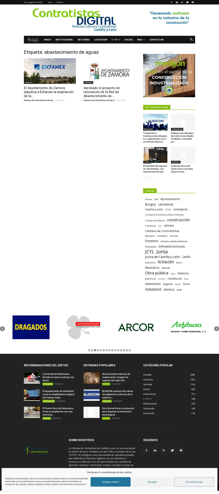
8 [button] (109, 350)
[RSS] (182, 2)
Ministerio (152, 267)
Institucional (64, 39)
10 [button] (115, 350)
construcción (178, 219)
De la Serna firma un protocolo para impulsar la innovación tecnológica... (118, 411)
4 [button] (98, 350)
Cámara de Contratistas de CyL (38, 100)
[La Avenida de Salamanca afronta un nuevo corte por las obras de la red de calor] (32, 378)
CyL (160, 226)
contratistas (150, 225)
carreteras (165, 204)
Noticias (166, 267)
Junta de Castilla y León (162, 256)
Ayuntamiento (170, 199)
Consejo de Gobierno (155, 220)
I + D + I (116, 39)
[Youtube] (192, 2)
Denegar (152, 482)
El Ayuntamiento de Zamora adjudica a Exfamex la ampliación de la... (49, 92)
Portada (46, 418)
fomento (151, 241)
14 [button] (127, 350)
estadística (162, 236)
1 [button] (89, 350)
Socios (129, 39)
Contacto (59, 2)
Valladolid (153, 289)
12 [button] (121, 350)
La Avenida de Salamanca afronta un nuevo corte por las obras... (58, 377)
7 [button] (107, 350)
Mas (139, 39)
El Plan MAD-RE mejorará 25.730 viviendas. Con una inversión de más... (155, 169)
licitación (166, 261)
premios (161, 279)
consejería (180, 209)
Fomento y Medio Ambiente (174, 241)
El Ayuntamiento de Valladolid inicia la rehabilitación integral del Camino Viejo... (58, 394)
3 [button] (95, 350)
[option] (31, 327)
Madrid (179, 262)
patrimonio (150, 278)
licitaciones (150, 262)
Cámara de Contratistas (162, 230)
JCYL (149, 251)
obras (173, 273)
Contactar (156, 39)
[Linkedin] (176, 2)
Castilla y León (154, 209)
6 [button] (104, 350)
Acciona (148, 199)
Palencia (183, 273)
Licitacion (100, 39)
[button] (191, 39)
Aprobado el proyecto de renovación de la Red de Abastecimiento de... (102, 92)
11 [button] (118, 350)
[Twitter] (187, 2)
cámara (169, 225)
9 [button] (112, 350)
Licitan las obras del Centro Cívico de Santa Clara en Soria (182, 169)
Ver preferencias (194, 482)
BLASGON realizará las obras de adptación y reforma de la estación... (117, 394)
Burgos (150, 204)
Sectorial (84, 39)
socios (178, 284)
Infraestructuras (172, 246)
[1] (109, 20)
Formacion (150, 246)
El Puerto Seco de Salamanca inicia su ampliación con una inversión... (57, 411)
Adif (156, 199)
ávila (179, 289)
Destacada (148, 129)
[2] (169, 75)
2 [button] (92, 350)
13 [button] (124, 350)
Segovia (167, 284)
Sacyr (186, 279)
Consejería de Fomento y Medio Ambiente (164, 214)
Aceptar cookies (110, 482)
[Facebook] (171, 2)
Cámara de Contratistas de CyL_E (99, 100)
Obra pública (156, 273)
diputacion (150, 235)
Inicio (50, 2)
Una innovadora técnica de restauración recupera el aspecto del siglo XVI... (116, 377)
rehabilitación (175, 278)
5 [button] (101, 350)
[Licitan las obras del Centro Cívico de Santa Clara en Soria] (183, 155)
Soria (186, 284)
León (186, 256)
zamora (168, 289)
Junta (162, 251)
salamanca (153, 284)
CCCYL (168, 209)
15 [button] (130, 350)
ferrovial (174, 235)
